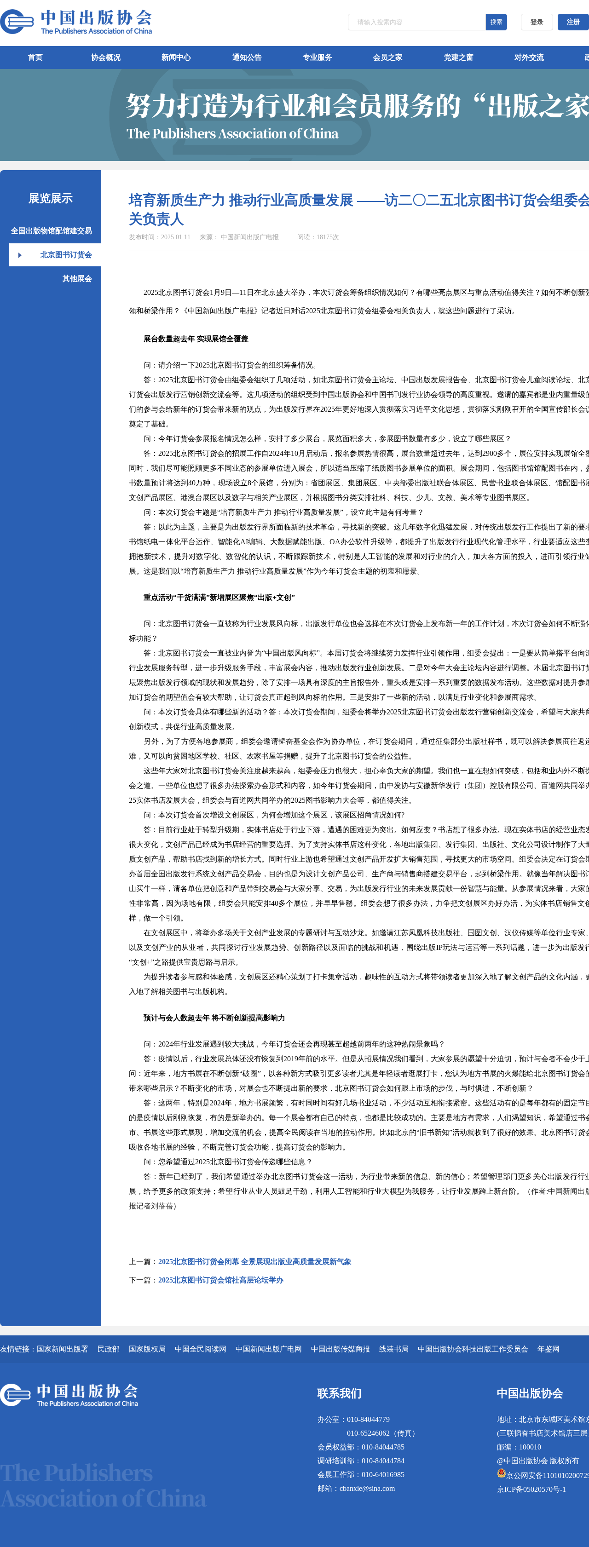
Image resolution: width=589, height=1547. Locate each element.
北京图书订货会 (66, 255)
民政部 (109, 1349)
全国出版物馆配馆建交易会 (51, 234)
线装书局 (394, 1349)
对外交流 (529, 57)
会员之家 (388, 57)
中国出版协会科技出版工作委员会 (473, 1349)
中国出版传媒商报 (340, 1349)
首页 (35, 57)
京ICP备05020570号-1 (531, 1489)
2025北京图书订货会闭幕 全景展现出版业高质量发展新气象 (255, 1261)
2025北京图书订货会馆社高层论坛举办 (220, 1280)
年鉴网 (548, 1349)
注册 (573, 21)
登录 (537, 22)
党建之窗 (459, 57)
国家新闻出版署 (62, 1349)
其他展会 (77, 278)
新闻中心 (176, 57)
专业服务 (317, 57)
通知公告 (247, 57)
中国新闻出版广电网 (269, 1349)
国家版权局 (147, 1349)
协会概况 (106, 57)
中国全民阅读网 (200, 1349)
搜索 (496, 21)
